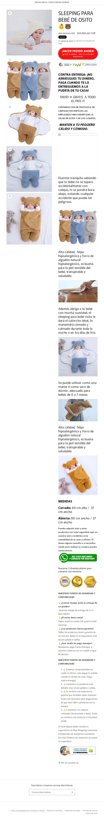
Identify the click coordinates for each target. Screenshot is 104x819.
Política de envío (92, 813)
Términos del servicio (90, 810)
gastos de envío (67, 41)
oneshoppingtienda (22, 811)
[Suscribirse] (72, 792)
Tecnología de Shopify (37, 811)
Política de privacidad (72, 810)
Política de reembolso (54, 810)
